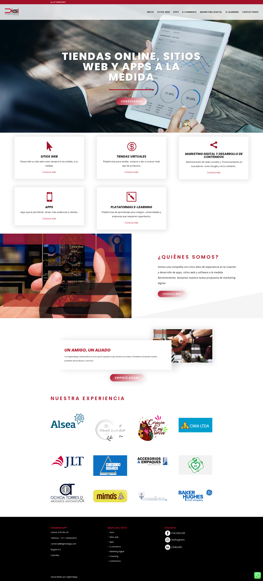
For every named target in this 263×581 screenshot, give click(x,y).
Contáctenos (250, 12)
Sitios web (163, 12)
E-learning (232, 12)
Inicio (150, 12)
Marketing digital (211, 12)
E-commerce (189, 12)
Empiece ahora (127, 378)
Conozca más (49, 172)
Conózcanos (131, 101)
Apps (176, 12)
